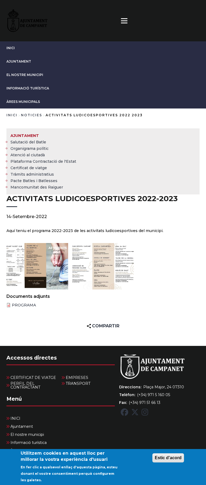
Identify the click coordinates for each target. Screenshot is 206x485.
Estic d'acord (168, 457)
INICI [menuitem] (15, 418)
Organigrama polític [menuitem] (29, 148)
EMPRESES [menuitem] (77, 377)
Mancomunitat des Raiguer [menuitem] (36, 187)
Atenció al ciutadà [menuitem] (27, 155)
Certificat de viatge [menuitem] (28, 167)
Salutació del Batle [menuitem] (28, 142)
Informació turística (27, 88)
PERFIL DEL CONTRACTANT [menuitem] (25, 385)
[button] (37, 266)
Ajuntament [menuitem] (24, 135)
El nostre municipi (24, 75)
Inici (11, 115)
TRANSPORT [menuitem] (78, 383)
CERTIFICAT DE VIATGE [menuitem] (33, 377)
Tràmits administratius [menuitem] (32, 174)
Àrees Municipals (23, 102)
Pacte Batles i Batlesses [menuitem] (33, 180)
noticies (31, 115)
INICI (10, 48)
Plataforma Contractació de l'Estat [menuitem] (43, 161)
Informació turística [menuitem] (28, 442)
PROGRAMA (24, 305)
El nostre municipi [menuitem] (27, 434)
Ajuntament (18, 61)
